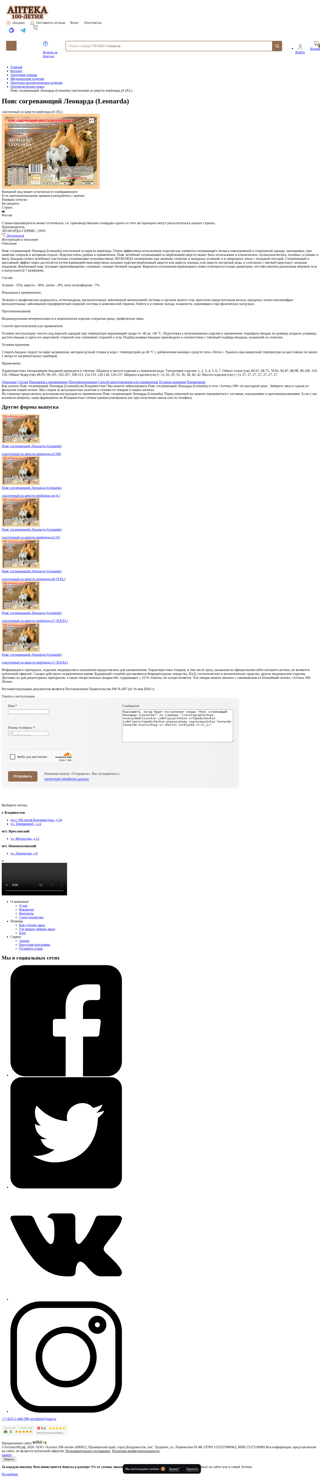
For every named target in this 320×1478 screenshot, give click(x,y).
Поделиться (15, 235)
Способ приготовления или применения (128, 382)
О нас (23, 905)
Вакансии (26, 909)
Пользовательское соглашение (87, 1451)
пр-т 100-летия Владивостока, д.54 (36, 820)
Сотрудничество (31, 917)
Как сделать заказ (32, 925)
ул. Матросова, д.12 (24, 838)
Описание (9, 382)
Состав (23, 382)
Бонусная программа (34, 944)
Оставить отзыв (50, 23)
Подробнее (10, 1474)
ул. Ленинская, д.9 (24, 853)
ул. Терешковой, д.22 (25, 824)
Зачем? (174, 1469)
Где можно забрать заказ (37, 929)
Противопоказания (83, 382)
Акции (19, 23)
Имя (12, 706)
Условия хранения (172, 382)
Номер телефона (21, 727)
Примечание (196, 382)
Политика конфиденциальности (136, 1451)
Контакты (93, 23)
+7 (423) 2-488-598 (15, 1419)
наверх (7, 1455)
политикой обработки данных (66, 779)
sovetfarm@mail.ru (43, 1419)
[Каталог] (11, 46)
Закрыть (8, 1459)
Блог (74, 23)
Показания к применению (48, 382)
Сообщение (130, 706)
